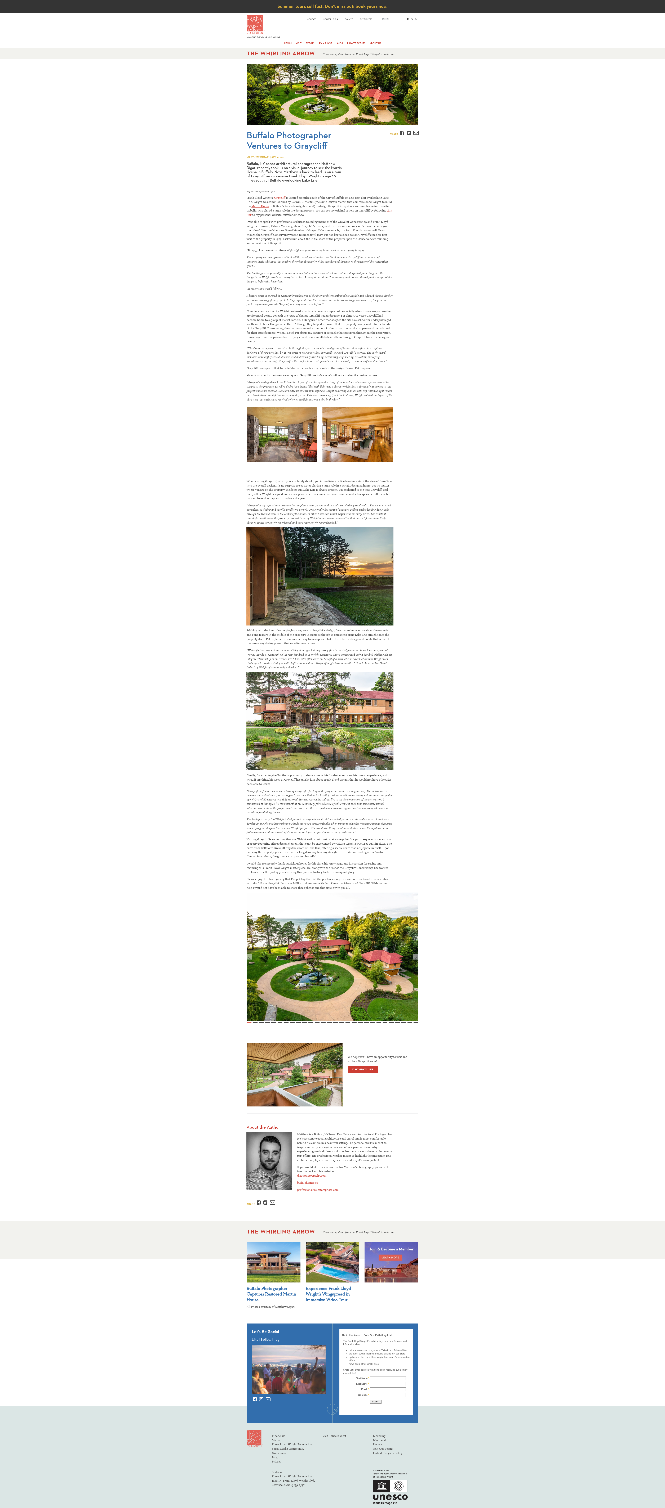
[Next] (415, 957)
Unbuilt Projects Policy (387, 1453)
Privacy (276, 1461)
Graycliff (279, 198)
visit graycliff (362, 1069)
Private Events (356, 43)
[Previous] (249, 957)
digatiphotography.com (311, 1175)
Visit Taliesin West (334, 1436)
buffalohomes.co (307, 1183)
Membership (381, 1440)
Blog (274, 1457)
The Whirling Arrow (281, 53)
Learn (288, 43)
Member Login (330, 19)
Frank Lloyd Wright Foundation (292, 1444)
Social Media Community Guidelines (288, 1451)
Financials (278, 1436)
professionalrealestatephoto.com (318, 1190)
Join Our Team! (383, 1449)
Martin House (260, 206)
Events (310, 43)
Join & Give (325, 43)
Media (276, 1440)
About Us (375, 43)
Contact (312, 19)
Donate (349, 19)
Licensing (379, 1436)
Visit (299, 43)
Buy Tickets (366, 19)
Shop (339, 43)
